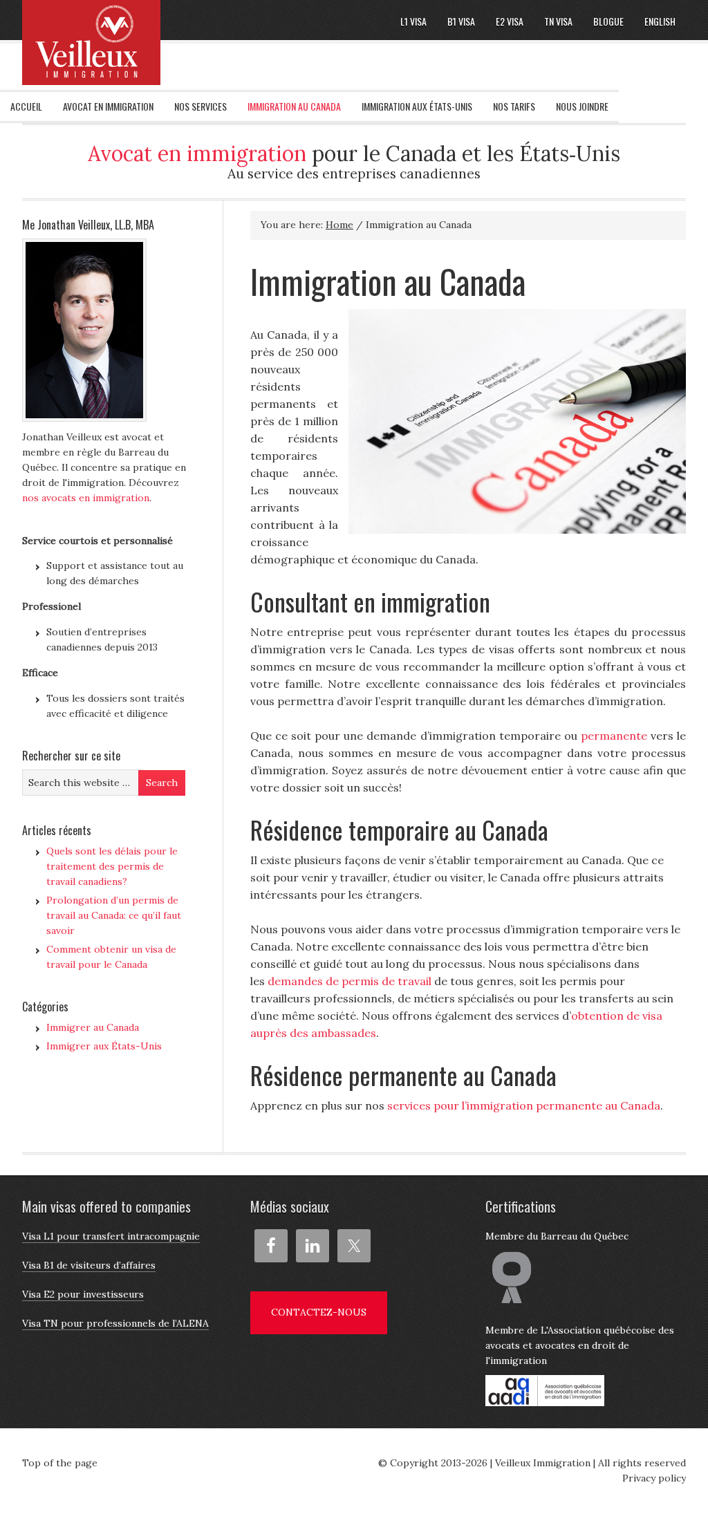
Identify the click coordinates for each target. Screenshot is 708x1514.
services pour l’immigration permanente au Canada (523, 1105)
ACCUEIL (26, 106)
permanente (614, 735)
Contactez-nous (318, 1312)
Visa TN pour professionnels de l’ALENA (115, 1323)
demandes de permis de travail (349, 981)
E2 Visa (509, 21)
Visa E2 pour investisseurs (83, 1294)
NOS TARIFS (514, 106)
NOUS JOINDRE (582, 106)
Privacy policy (654, 1478)
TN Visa (558, 21)
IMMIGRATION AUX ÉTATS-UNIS (417, 106)
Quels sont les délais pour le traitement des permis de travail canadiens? (112, 866)
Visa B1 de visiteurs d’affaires (89, 1265)
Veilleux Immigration (542, 1463)
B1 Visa (461, 21)
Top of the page (59, 1463)
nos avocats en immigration (85, 498)
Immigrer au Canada (92, 1027)
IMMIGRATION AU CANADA (294, 106)
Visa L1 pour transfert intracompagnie (111, 1236)
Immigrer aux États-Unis (104, 1046)
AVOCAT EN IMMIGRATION (108, 106)
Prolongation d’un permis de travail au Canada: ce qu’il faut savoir (113, 915)
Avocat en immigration (197, 153)
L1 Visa (413, 21)
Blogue (608, 21)
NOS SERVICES (200, 106)
